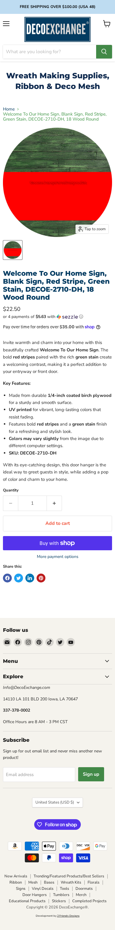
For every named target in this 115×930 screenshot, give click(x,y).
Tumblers (61, 894)
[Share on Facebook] (7, 578)
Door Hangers (34, 894)
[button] (57, 316)
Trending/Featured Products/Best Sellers (69, 876)
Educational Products (27, 901)
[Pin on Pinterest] (41, 578)
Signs (20, 888)
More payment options (57, 556)
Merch (81, 894)
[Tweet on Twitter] (18, 578)
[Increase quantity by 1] (54, 503)
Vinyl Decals (42, 888)
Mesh (32, 882)
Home (9, 109)
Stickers (59, 901)
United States (54, 802)
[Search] (104, 52)
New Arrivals (15, 876)
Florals (93, 882)
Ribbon (15, 882)
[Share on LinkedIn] (29, 578)
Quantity (11, 490)
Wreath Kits (71, 882)
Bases (49, 882)
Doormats (84, 888)
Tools (64, 888)
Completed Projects (89, 901)
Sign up (91, 774)
